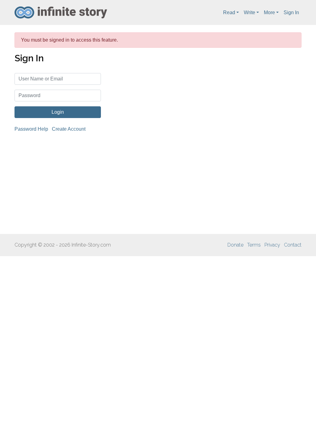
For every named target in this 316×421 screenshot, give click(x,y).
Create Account (68, 129)
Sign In (291, 12)
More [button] (269, 12)
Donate (235, 245)
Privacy (272, 245)
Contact (292, 245)
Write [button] (249, 12)
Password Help (31, 129)
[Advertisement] (158, 183)
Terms (254, 245)
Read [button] (229, 12)
